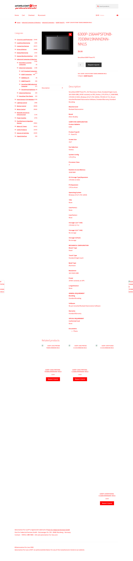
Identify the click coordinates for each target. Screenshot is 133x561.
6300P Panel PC (60, 22)
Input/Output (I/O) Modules (25, 99)
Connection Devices (23, 46)
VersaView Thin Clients (26, 96)
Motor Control (21, 109)
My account (41, 15)
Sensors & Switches (23, 133)
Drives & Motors (22, 49)
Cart (23, 15)
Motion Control (21, 106)
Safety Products (22, 130)
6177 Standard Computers (29, 71)
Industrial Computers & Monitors (31, 22)
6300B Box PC (25, 78)
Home (17, 15)
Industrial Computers (48, 22)
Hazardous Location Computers (25, 63)
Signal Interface (22, 136)
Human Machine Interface (25, 56)
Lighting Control (22, 103)
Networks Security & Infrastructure (23, 113)
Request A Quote (93, 65)
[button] (70, 34)
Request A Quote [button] (53, 379)
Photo (75, 331)
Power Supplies (21, 118)
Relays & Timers (22, 126)
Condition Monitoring (23, 43)
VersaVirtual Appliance (28, 89)
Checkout (31, 15)
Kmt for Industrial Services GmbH (58, 530)
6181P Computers (26, 74)
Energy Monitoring (22, 53)
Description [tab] (46, 88)
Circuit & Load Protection (24, 39)
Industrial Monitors (25, 93)
